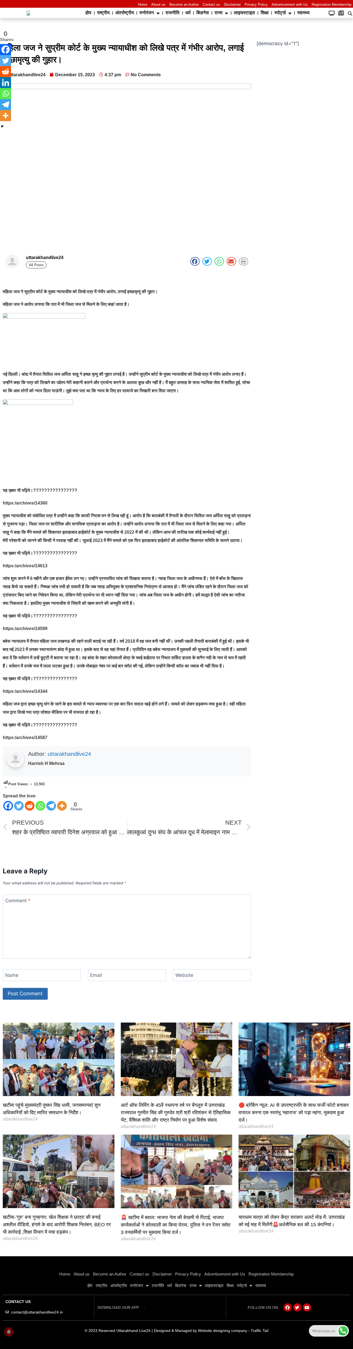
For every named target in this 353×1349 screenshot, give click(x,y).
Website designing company (222, 1330)
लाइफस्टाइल (244, 12)
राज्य (218, 12)
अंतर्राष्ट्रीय (124, 12)
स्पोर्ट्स (280, 12)
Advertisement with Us (290, 4)
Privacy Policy (256, 4)
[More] (62, 806)
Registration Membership (331, 4)
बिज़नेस (202, 12)
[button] (195, 261)
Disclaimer (232, 4)
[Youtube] (307, 1307)
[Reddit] (29, 806)
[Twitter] (19, 806)
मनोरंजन (147, 12)
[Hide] (2, 126)
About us (158, 4)
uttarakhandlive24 (69, 754)
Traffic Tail (259, 1330)
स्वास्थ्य (303, 12)
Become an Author (184, 4)
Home (142, 4)
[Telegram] (51, 806)
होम (88, 12)
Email (96, 975)
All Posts (36, 265)
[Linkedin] (5, 82)
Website (184, 975)
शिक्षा (265, 12)
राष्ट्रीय (103, 12)
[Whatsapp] (40, 806)
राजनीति (172, 12)
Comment (18, 900)
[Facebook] (8, 806)
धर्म (188, 12)
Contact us (211, 4)
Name (11, 975)
